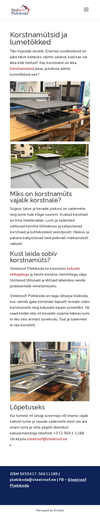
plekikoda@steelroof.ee (33, 479)
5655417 (28, 474)
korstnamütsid (22, 68)
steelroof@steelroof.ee (47, 439)
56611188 (48, 474)
